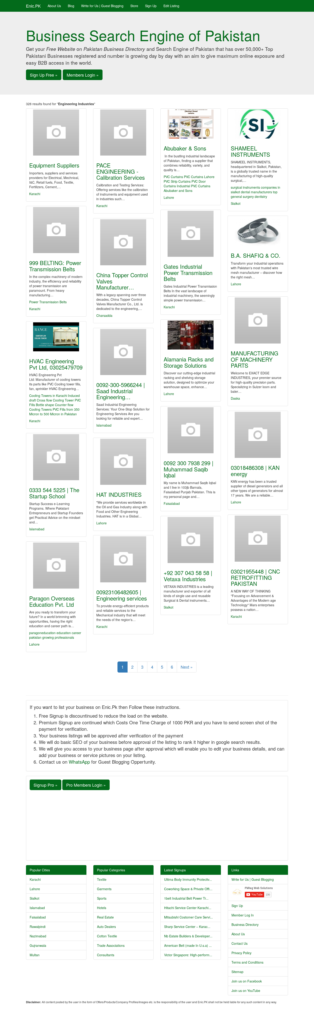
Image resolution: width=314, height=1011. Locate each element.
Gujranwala (38, 945)
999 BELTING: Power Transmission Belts (55, 266)
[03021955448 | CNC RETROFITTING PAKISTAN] (258, 539)
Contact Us (239, 943)
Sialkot (235, 203)
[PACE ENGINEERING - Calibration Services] (123, 133)
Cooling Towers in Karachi (48, 395)
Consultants (105, 955)
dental (245, 192)
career (76, 632)
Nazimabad (38, 936)
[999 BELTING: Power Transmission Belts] (56, 230)
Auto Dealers (106, 926)
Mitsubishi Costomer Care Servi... (188, 917)
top (275, 192)
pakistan (35, 637)
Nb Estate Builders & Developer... (188, 936)
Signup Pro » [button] (45, 785)
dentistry (261, 196)
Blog (71, 5)
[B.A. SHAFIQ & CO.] (258, 231)
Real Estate (105, 917)
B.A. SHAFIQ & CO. (255, 255)
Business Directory (245, 924)
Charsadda (104, 315)
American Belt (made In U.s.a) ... (188, 945)
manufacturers (261, 192)
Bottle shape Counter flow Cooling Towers (51, 407)
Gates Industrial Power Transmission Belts (188, 272)
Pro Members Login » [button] (86, 785)
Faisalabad (172, 503)
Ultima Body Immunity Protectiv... (188, 879)
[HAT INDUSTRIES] (123, 462)
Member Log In (242, 915)
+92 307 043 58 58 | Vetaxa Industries (188, 576)
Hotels (101, 907)
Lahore (169, 197)
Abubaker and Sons (178, 190)
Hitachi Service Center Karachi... (187, 907)
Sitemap (237, 971)
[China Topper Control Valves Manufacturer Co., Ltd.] (123, 242)
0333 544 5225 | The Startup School (54, 493)
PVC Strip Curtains (177, 181)
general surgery (242, 196)
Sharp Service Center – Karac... (187, 926)
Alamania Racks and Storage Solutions (189, 362)
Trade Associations (111, 945)
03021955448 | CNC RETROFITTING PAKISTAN (255, 577)
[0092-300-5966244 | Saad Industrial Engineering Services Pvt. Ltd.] (123, 352)
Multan (35, 955)
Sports (101, 898)
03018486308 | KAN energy (255, 470)
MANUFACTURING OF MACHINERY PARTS (254, 359)
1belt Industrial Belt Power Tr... (186, 898)
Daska (235, 398)
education (64, 632)
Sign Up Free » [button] (43, 75)
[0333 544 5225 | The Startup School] (56, 457)
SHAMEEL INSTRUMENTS (250, 151)
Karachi (34, 193)
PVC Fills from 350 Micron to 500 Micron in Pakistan (54, 411)
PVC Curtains (173, 176)
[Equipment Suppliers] (56, 133)
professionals (64, 637)
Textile (101, 879)
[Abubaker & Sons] (191, 124)
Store (134, 5)
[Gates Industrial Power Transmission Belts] (191, 234)
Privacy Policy (241, 952)
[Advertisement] (157, 824)
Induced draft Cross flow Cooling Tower (54, 397)
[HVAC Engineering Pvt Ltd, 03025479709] (56, 336)
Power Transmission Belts (48, 302)
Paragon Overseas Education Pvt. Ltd (51, 601)
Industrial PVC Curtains (193, 186)
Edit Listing (171, 5)
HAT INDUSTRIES (119, 494)
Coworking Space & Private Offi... (188, 889)
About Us (54, 5)
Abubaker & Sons (185, 148)
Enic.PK (33, 6)
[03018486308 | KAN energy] (258, 435)
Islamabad (103, 425)
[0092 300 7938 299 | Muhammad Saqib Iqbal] (191, 430)
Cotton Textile (107, 936)
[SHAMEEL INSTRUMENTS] (258, 124)
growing (48, 637)
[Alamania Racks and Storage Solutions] (191, 335)
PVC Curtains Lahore (199, 176)
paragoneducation (42, 632)
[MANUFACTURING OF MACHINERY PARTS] (258, 321)
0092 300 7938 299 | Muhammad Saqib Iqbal (188, 469)
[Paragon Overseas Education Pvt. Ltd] (56, 566)
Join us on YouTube (245, 990)
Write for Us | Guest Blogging (102, 5)
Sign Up (151, 5)
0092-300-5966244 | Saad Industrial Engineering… (120, 391)
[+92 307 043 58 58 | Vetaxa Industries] (191, 540)
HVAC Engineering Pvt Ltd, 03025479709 (56, 364)
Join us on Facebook (246, 981)
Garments (104, 889)
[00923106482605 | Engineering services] (123, 559)
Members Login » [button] (83, 75)
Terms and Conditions (247, 962)
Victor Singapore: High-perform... (188, 955)
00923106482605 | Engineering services (121, 595)
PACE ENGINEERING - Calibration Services (120, 171)
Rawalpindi (38, 926)
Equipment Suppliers (54, 165)
